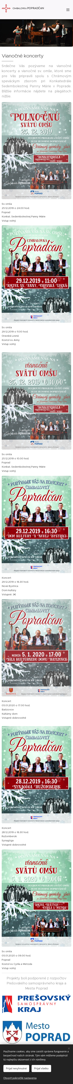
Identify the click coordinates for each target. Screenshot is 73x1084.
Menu (68, 9)
